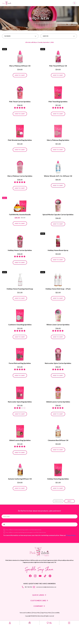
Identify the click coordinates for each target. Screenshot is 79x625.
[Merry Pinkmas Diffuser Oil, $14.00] (19, 56)
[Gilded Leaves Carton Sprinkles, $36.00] (58, 392)
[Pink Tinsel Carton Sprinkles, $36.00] (19, 92)
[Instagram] (35, 576)
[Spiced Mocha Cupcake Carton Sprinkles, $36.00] (58, 204)
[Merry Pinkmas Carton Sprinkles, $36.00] (19, 166)
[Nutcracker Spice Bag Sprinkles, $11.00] (19, 392)
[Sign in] (10, 623)
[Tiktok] (45, 576)
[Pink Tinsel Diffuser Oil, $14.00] (58, 56)
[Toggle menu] (69, 623)
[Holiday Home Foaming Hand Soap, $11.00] (19, 279)
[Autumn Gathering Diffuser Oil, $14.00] (19, 469)
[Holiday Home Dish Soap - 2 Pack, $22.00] (58, 279)
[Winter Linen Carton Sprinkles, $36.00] (58, 315)
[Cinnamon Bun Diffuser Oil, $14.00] (58, 430)
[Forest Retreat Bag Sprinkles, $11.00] (19, 353)
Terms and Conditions (25, 612)
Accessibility (56, 612)
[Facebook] (30, 576)
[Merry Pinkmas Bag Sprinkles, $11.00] (58, 130)
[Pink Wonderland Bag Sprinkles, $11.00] (19, 130)
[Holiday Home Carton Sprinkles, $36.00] (19, 240)
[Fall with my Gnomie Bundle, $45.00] (19, 204)
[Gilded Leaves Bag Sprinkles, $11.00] (19, 430)
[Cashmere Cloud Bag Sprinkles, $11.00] (19, 315)
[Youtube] (40, 576)
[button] (20, 36)
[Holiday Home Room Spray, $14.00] (58, 240)
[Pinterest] (50, 576)
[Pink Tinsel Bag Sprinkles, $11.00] (58, 92)
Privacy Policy (71, 535)
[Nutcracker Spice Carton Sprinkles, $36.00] (58, 353)
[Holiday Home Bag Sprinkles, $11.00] (58, 469)
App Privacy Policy (46, 612)
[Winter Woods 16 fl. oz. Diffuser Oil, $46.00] (58, 166)
